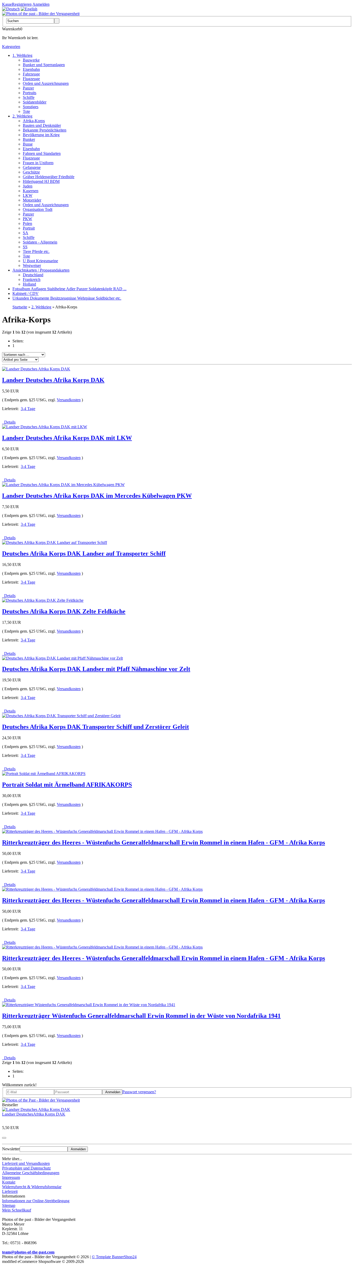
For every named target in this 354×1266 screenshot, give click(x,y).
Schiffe (28, 97)
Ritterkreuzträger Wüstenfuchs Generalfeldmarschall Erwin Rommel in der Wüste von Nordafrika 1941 (141, 1015)
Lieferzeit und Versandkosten (26, 1163)
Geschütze (31, 172)
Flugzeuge (31, 79)
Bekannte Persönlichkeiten (44, 130)
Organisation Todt (37, 209)
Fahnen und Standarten (42, 153)
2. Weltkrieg (22, 116)
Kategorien (11, 46)
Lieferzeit (10, 1191)
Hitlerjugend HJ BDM (41, 181)
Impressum (11, 1177)
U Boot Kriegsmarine (40, 261)
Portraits (29, 93)
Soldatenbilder (34, 102)
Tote (26, 111)
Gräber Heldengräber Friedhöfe (48, 177)
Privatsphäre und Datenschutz (26, 1168)
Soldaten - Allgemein (40, 242)
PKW (27, 219)
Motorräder (32, 200)
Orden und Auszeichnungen (46, 83)
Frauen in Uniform (38, 163)
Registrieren (22, 4)
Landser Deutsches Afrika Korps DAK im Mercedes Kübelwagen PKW (97, 495)
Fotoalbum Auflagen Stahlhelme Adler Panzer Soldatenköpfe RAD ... (69, 289)
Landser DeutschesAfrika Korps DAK (33, 1114)
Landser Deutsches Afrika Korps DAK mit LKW (67, 437)
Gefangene (32, 167)
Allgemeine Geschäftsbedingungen (30, 1173)
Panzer (28, 88)
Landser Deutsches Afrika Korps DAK (53, 380)
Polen (27, 223)
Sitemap (8, 1205)
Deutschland (33, 275)
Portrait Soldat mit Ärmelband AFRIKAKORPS (67, 784)
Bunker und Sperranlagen (44, 65)
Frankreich (31, 279)
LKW (27, 195)
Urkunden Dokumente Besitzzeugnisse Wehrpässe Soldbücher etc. (66, 298)
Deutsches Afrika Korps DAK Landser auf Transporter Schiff (84, 553)
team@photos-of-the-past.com (28, 1252)
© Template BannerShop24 (114, 1257)
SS (25, 247)
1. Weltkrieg (22, 55)
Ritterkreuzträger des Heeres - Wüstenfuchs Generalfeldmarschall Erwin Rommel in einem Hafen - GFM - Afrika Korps (163, 842)
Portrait (29, 228)
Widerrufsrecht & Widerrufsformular (31, 1187)
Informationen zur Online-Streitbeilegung (35, 1201)
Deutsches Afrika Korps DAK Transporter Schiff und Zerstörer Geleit (95, 726)
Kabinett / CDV (25, 293)
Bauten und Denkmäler (42, 125)
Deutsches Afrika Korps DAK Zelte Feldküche (63, 611)
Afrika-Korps (34, 121)
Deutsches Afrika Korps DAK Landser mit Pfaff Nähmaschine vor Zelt (96, 669)
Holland (29, 284)
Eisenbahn (31, 69)
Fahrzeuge (31, 74)
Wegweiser (32, 265)
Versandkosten (69, 400)
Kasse (7, 4)
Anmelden (40, 4)
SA (25, 233)
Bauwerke (31, 60)
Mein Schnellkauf (16, 1210)
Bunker (29, 139)
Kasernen (30, 191)
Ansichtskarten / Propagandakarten (40, 270)
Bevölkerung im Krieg (41, 135)
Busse (28, 144)
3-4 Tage (28, 408)
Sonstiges (30, 107)
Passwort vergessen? (139, 1092)
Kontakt (8, 1182)
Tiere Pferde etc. (36, 251)
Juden (27, 186)
